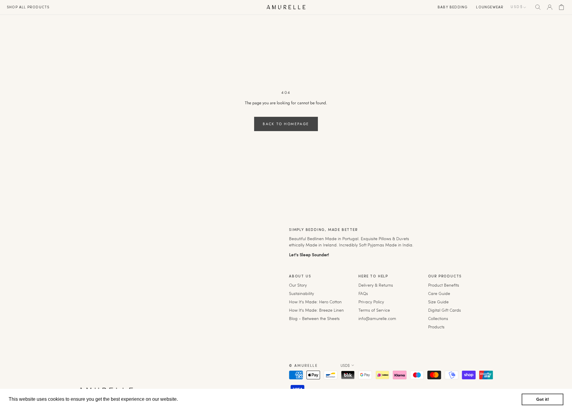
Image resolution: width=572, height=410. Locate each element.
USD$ (517, 7)
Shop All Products (28, 7)
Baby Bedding (452, 7)
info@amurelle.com (377, 318)
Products (436, 327)
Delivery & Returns (375, 285)
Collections (438, 318)
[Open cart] (561, 7)
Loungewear (489, 7)
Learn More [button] (192, 399)
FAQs (363, 293)
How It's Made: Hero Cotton (315, 302)
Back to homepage (286, 124)
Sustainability (301, 293)
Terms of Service (374, 310)
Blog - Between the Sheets (314, 318)
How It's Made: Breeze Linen (316, 310)
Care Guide (439, 293)
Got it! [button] (542, 399)
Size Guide (438, 302)
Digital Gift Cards (444, 310)
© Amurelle (303, 366)
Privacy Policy (371, 302)
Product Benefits (443, 285)
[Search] (538, 7)
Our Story (298, 285)
